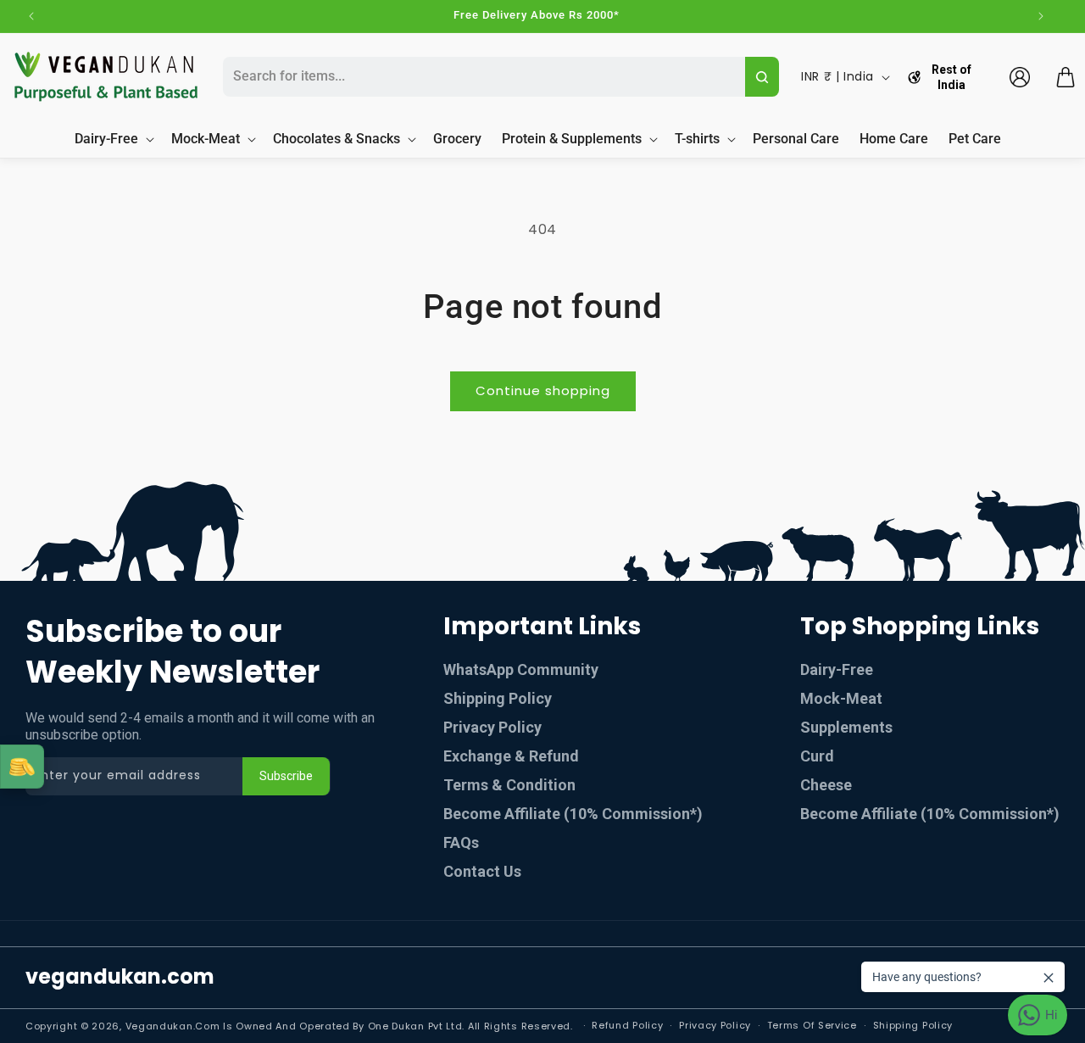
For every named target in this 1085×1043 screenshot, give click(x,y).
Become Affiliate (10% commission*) (573, 814)
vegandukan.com (119, 976)
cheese (826, 785)
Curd (817, 756)
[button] (1065, 77)
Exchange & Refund (511, 756)
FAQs (461, 842)
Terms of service (812, 1025)
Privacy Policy (492, 727)
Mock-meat (841, 698)
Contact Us (482, 871)
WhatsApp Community (520, 669)
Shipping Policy (497, 698)
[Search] (762, 77)
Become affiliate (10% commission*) (930, 814)
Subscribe (286, 776)
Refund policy (627, 1025)
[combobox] (481, 77)
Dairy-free (836, 669)
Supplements (846, 727)
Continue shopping (543, 390)
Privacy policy (715, 1025)
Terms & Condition (509, 785)
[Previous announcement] (31, 16)
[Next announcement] (1041, 16)
